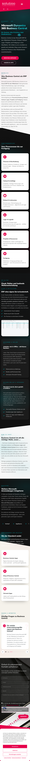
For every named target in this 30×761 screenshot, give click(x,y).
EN (7, 9)
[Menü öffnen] (22, 4)
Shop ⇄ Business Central (11, 576)
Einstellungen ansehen (15, 754)
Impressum (24, 757)
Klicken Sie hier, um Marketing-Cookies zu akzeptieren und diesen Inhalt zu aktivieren (15, 709)
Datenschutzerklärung (16, 757)
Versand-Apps (7, 593)
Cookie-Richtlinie (7, 757)
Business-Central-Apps (10, 558)
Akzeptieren (15, 746)
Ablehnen (15, 750)
